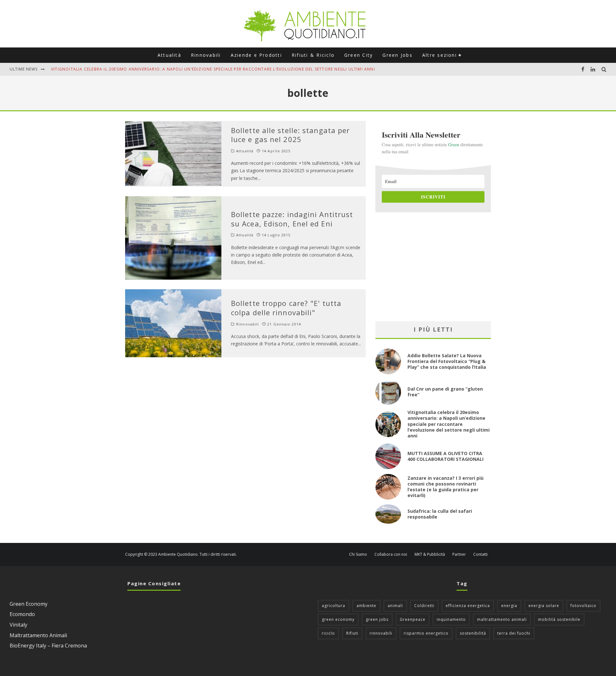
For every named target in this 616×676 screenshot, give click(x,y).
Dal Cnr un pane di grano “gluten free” (445, 392)
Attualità (169, 55)
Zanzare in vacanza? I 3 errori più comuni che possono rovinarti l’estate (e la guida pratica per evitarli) (445, 487)
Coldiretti (424, 605)
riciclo (328, 633)
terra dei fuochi (513, 633)
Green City (358, 55)
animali (395, 605)
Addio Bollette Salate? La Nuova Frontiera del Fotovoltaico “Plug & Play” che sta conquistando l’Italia (446, 361)
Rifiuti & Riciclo (313, 55)
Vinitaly (18, 624)
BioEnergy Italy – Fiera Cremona (48, 645)
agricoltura (333, 605)
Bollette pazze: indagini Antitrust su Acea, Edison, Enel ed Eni (292, 218)
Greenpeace (412, 619)
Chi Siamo (358, 554)
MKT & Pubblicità (430, 554)
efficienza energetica (468, 605)
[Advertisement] (433, 267)
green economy (338, 619)
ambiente (366, 605)
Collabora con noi (390, 554)
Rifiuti (352, 633)
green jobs (377, 619)
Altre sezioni (439, 55)
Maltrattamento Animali (38, 635)
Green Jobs (397, 55)
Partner (459, 554)
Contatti (480, 554)
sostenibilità (473, 633)
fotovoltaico (583, 605)
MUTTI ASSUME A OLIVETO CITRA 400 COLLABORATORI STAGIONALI (445, 456)
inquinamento (451, 619)
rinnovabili (381, 633)
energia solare (543, 605)
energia (509, 605)
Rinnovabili (206, 55)
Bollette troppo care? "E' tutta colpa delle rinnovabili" (286, 307)
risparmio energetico (426, 633)
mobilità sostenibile (559, 619)
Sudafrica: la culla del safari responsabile (439, 514)
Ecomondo (22, 614)
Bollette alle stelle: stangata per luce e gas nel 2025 (290, 134)
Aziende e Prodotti (256, 55)
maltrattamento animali (502, 619)
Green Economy (28, 603)
